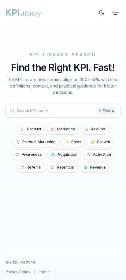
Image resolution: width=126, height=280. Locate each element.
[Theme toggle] (101, 13)
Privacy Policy (18, 272)
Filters (108, 110)
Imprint (45, 272)
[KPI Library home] (24, 13)
